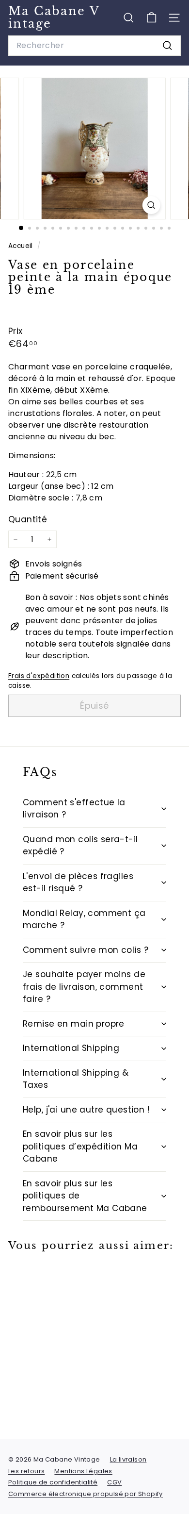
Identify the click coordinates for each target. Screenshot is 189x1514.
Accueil (21, 245)
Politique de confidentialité (52, 1482)
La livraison (128, 1459)
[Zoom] (151, 205)
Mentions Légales (83, 1471)
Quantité (27, 519)
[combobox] (94, 45)
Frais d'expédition (38, 676)
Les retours (26, 1471)
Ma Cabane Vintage (54, 17)
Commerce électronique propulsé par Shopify (85, 1493)
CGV (114, 1482)
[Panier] (151, 17)
